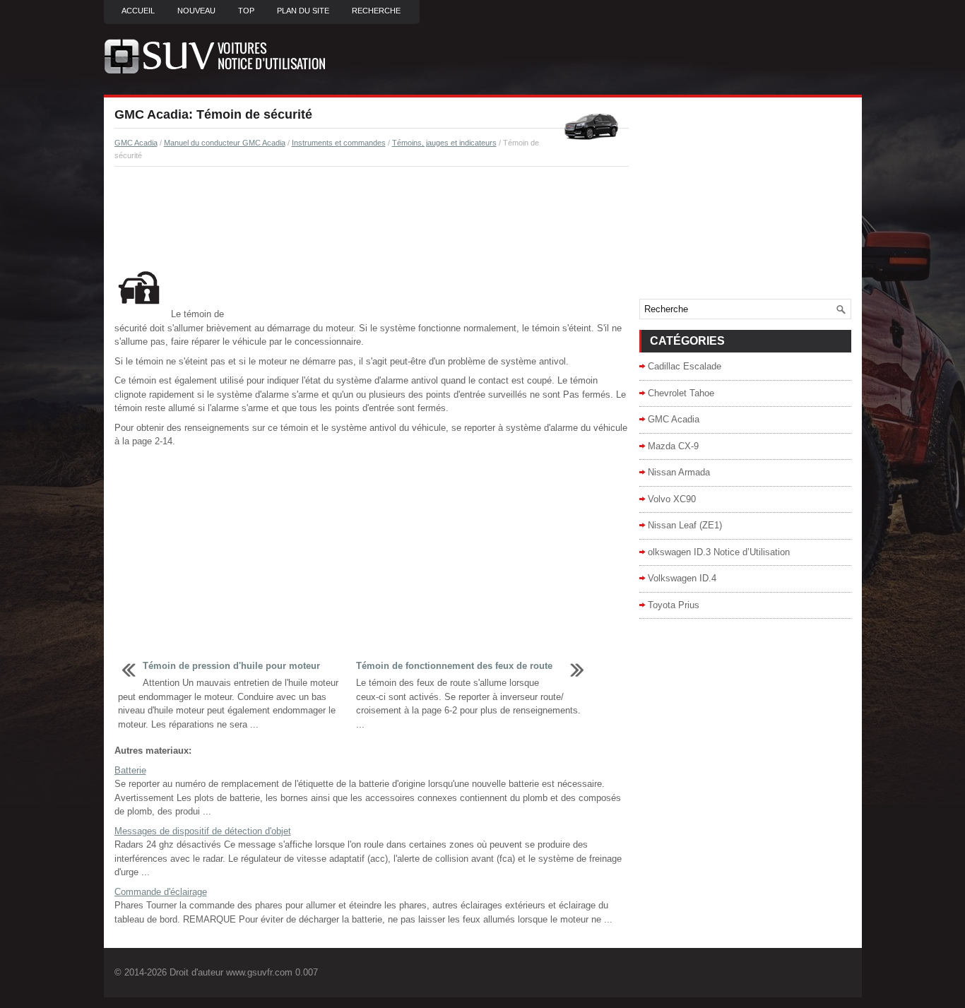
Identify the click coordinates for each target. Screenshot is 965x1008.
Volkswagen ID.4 (682, 578)
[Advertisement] (371, 216)
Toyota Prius (673, 605)
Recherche (376, 10)
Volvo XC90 (672, 499)
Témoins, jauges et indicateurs (444, 142)
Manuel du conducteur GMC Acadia (224, 142)
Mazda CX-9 (673, 446)
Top (246, 10)
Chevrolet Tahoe (681, 393)
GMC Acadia (136, 142)
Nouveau (196, 10)
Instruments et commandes (339, 142)
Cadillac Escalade (684, 366)
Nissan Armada (679, 472)
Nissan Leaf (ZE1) (685, 525)
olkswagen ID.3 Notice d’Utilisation (719, 552)
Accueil (138, 10)
